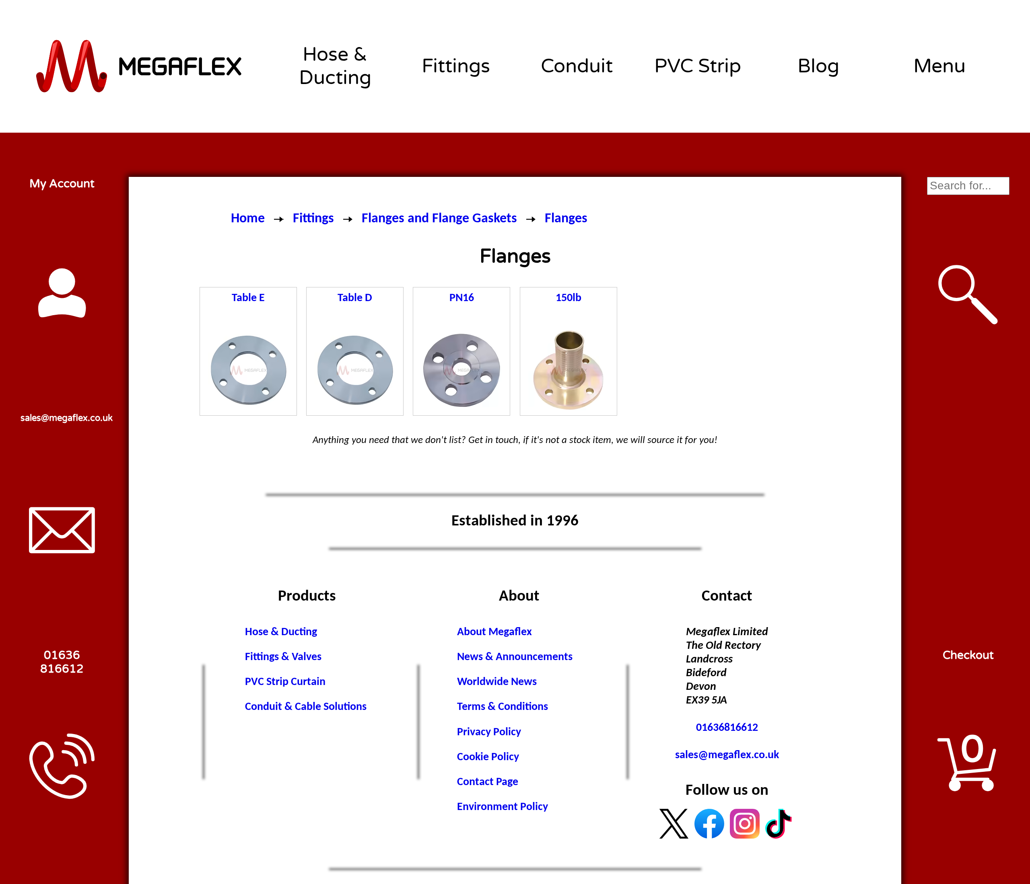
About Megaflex (494, 632)
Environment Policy (502, 807)
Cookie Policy (488, 757)
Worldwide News (497, 682)
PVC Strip (697, 66)
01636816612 (727, 728)
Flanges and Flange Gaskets (439, 219)
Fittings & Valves (283, 657)
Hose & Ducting (335, 66)
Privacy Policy (489, 732)
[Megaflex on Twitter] (674, 824)
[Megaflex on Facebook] (709, 824)
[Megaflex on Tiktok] (780, 824)
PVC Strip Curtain (285, 682)
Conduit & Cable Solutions (306, 707)
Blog (818, 66)
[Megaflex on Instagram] (745, 824)
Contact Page (487, 782)
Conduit (577, 66)
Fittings (456, 66)
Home (248, 219)
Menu (939, 66)
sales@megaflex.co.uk (62, 417)
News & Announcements (515, 657)
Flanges (566, 219)
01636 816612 (62, 662)
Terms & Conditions (502, 707)
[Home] (139, 66)
